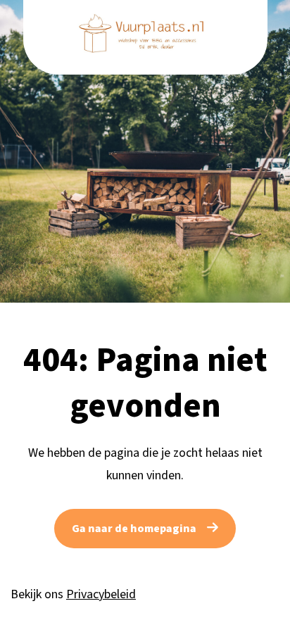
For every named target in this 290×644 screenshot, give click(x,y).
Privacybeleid (101, 594)
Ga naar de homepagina (134, 528)
